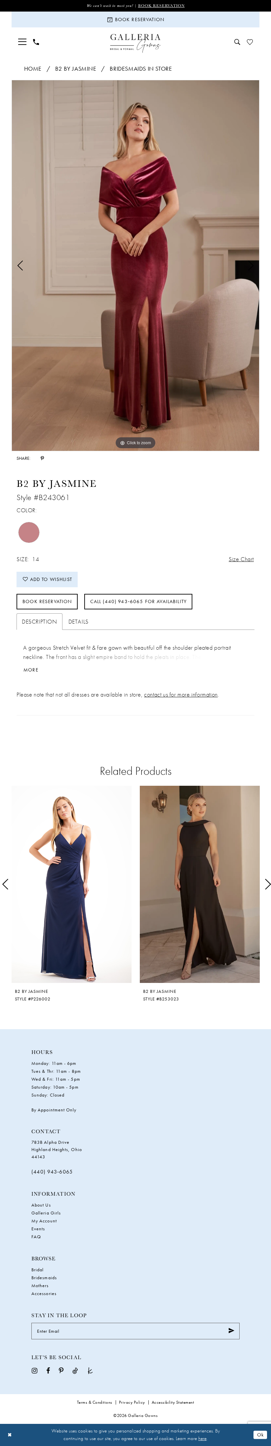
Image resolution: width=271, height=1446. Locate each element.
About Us (41, 1205)
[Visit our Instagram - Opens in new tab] (34, 1370)
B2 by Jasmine (76, 68)
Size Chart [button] (241, 559)
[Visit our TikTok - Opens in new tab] (75, 1370)
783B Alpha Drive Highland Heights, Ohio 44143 (56, 1149)
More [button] (30, 670)
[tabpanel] (135, 265)
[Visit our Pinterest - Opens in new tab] (61, 1370)
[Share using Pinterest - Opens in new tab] (42, 458)
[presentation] (72, 884)
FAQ (36, 1237)
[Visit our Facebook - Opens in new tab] (48, 1370)
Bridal (37, 1270)
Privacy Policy (132, 1402)
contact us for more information (181, 694)
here (202, 1438)
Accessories (44, 1293)
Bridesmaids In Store (141, 68)
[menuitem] (22, 42)
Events (38, 1229)
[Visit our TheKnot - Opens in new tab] (90, 1370)
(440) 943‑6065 (52, 1171)
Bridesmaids (44, 1278)
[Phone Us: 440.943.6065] (36, 42)
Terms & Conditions (94, 1402)
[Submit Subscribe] (231, 1331)
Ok (260, 1434)
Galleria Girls (46, 1213)
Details (78, 621)
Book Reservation (161, 5)
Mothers (40, 1285)
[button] (22, 42)
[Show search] (237, 42)
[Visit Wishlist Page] (250, 42)
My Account (44, 1221)
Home (33, 68)
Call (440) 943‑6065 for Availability (138, 601)
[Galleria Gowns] (135, 43)
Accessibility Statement (173, 1402)
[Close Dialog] (10, 1435)
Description (39, 621)
